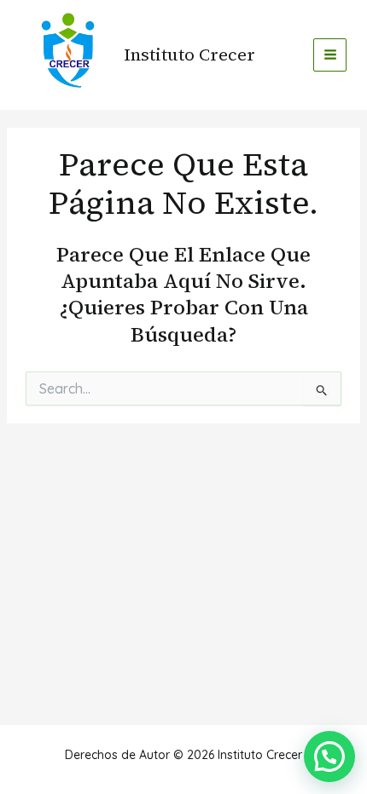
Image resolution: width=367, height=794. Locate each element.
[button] (329, 756)
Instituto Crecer (189, 54)
